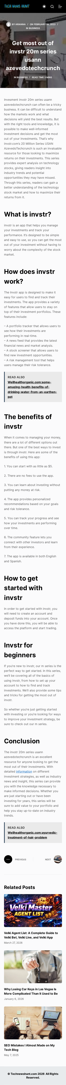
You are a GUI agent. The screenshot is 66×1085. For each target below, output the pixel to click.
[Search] (52, 6)
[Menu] (60, 6)
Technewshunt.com (24, 1074)
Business (34, 28)
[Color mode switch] (44, 6)
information (24, 771)
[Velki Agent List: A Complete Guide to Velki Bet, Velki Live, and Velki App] (33, 910)
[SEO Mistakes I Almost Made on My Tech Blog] (33, 1022)
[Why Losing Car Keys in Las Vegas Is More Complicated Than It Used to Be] (33, 966)
